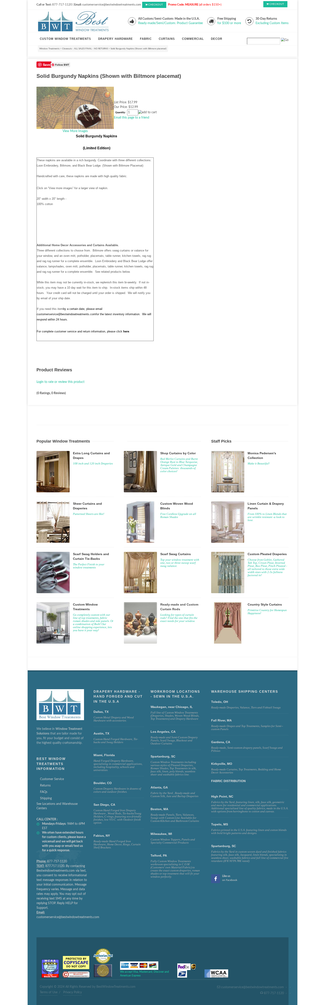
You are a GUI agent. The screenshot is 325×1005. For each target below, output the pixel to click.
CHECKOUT (155, 5)
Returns (45, 785)
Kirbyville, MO (221, 763)
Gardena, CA (220, 742)
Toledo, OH (219, 702)
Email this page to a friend (131, 117)
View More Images (75, 131)
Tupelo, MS (219, 824)
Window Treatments (49, 49)
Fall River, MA (221, 720)
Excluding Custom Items (272, 23)
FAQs (43, 792)
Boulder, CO (103, 783)
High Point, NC (222, 796)
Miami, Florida (104, 755)
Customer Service (52, 779)
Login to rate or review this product (60, 382)
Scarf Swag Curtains (175, 554)
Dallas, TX (101, 711)
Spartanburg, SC (223, 846)
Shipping (46, 798)
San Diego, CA (104, 804)
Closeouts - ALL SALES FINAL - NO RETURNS (85, 49)
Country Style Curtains (265, 604)
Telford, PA (159, 855)
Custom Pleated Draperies (267, 554)
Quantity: (120, 112)
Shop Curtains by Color (178, 453)
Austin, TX (101, 733)
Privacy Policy (72, 992)
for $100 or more (229, 23)
